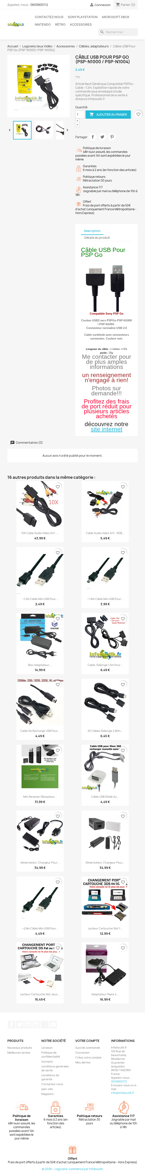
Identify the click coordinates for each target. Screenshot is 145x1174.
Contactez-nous (52, 1084)
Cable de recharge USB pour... (40, 731)
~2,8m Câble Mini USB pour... (40, 928)
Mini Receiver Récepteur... (40, 796)
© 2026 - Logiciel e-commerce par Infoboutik (72, 1169)
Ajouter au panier (108, 114)
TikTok (45, 1024)
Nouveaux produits (19, 1047)
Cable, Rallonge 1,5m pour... (105, 665)
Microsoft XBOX (115, 17)
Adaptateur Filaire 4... (105, 994)
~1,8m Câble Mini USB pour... (105, 599)
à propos (47, 1061)
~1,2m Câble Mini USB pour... (40, 599)
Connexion (82, 1052)
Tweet (102, 137)
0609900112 (39, 5)
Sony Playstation (83, 17)
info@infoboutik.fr (122, 1093)
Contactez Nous (49, 17)
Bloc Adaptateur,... (40, 665)
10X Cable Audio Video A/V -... (40, 533)
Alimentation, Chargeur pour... (39, 862)
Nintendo (43, 24)
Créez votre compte (88, 1057)
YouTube (28, 1024)
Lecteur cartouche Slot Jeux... (40, 994)
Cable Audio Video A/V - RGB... (105, 533)
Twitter (20, 1024)
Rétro (60, 24)
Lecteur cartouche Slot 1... (105, 928)
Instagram (36, 1024)
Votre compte (87, 1041)
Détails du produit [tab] (97, 238)
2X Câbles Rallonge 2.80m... (105, 731)
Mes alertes (83, 1062)
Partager (92, 137)
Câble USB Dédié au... (105, 796)
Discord (53, 1024)
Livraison (47, 1047)
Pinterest (112, 137)
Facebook (11, 1024)
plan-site (47, 1089)
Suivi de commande (87, 1047)
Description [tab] (92, 231)
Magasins (47, 1094)
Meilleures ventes (18, 1052)
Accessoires (81, 24)
